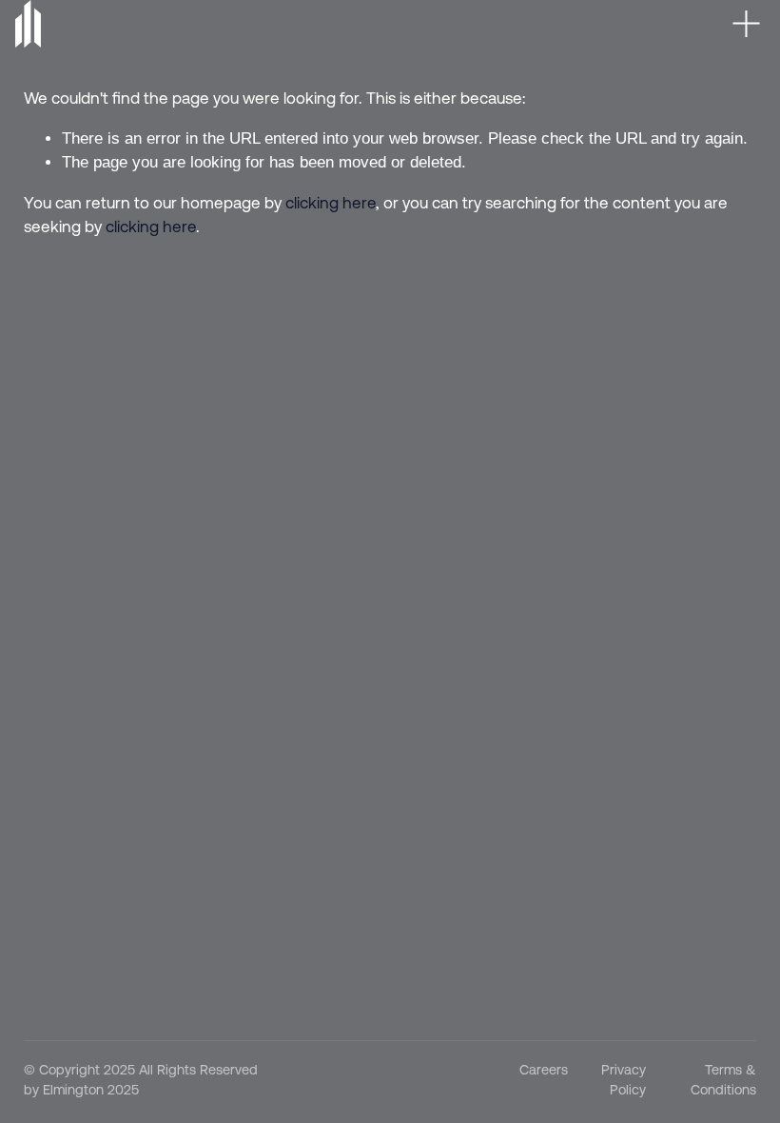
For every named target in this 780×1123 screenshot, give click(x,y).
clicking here (330, 202)
